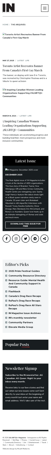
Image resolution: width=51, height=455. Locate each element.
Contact (31, 445)
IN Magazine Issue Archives (25, 313)
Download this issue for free (25, 225)
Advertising (20, 445)
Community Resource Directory (27, 275)
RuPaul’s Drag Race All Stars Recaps (25, 307)
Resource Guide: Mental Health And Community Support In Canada (27, 283)
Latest (20, 61)
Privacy (24, 440)
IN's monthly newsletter (23, 318)
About (11, 445)
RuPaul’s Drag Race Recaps (24, 300)
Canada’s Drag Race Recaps (25, 296)
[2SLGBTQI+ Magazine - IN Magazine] (9, 8)
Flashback (14, 291)
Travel (44, 442)
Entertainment (34, 442)
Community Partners (21, 322)
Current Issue (34, 440)
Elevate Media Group (21, 327)
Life (27, 61)
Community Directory (13, 442)
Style (4, 445)
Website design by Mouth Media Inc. (16, 449)
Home (5, 24)
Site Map (16, 440)
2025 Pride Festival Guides (24, 271)
